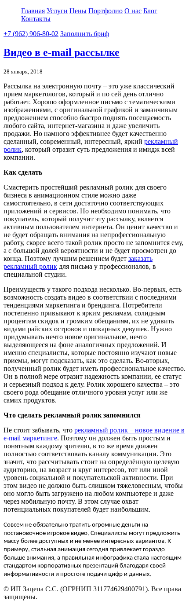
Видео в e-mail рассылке (62, 52)
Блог (150, 11)
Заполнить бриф (84, 33)
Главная (33, 11)
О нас (133, 11)
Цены (78, 11)
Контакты (36, 18)
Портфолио (105, 11)
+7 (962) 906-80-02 (31, 33)
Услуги (57, 11)
